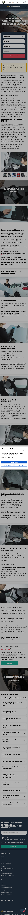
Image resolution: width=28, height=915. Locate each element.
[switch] (24, 2)
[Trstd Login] (25, 2)
